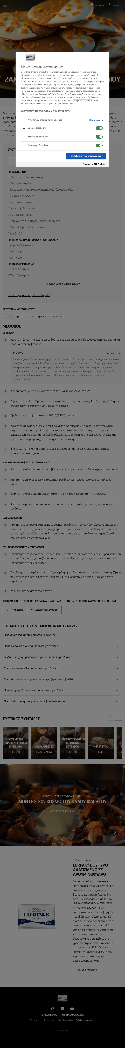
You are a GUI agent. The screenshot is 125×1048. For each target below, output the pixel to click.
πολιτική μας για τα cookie (32, 104)
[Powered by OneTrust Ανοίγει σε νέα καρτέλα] (95, 164)
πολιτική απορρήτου (60, 104)
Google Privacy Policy (82, 101)
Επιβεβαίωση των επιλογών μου (86, 156)
